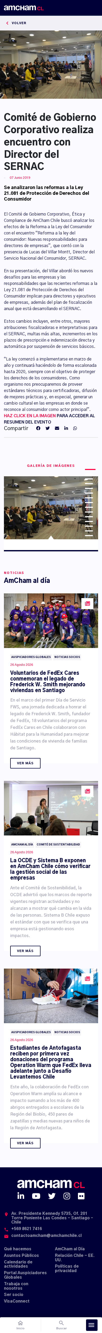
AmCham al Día (70, 1249)
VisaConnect (17, 1301)
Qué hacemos (17, 1249)
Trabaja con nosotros (16, 1286)
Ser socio (13, 1295)
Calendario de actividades (18, 1264)
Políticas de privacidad (67, 1268)
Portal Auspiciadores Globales (25, 1275)
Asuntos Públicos (21, 1256)
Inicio (20, 1325)
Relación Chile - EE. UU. (75, 1258)
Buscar (61, 1325)
